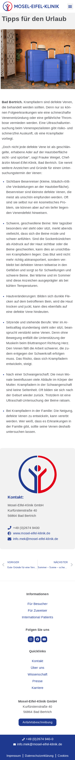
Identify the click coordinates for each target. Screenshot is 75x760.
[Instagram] (31, 639)
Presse (37, 681)
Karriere (38, 688)
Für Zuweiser (37, 610)
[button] (70, 6)
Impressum (14, 755)
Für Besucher (37, 604)
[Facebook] (37, 639)
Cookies (63, 755)
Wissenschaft (37, 674)
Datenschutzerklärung (39, 755)
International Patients (37, 617)
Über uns (37, 668)
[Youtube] (44, 639)
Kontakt (37, 661)
